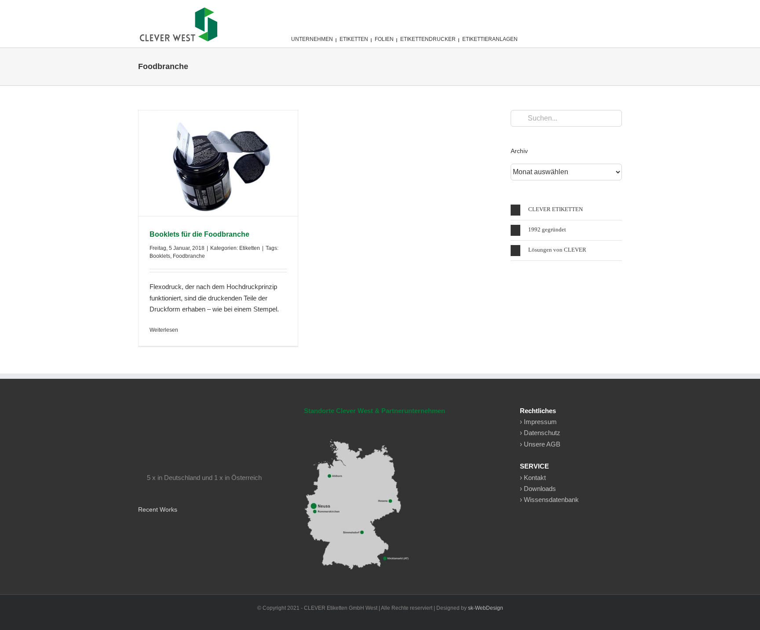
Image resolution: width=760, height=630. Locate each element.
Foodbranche (189, 256)
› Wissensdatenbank (549, 499)
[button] (566, 210)
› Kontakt (533, 477)
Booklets (160, 256)
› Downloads (538, 488)
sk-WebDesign (485, 608)
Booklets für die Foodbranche (199, 234)
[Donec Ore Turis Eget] (138, 533)
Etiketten (249, 248)
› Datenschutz (540, 432)
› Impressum (538, 421)
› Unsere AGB (540, 444)
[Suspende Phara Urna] (141, 533)
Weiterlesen (164, 330)
